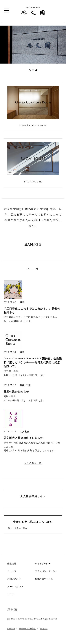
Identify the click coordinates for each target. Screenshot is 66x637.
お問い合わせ (14, 579)
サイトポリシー (42, 563)
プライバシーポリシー (46, 571)
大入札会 (25, 431)
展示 (22, 302)
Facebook (11, 629)
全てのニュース (33, 463)
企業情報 (11, 563)
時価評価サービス (44, 579)
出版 (28, 385)
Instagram (44, 629)
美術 (22, 385)
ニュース (11, 571)
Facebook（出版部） (27, 629)
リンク (10, 594)
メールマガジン (15, 586)
